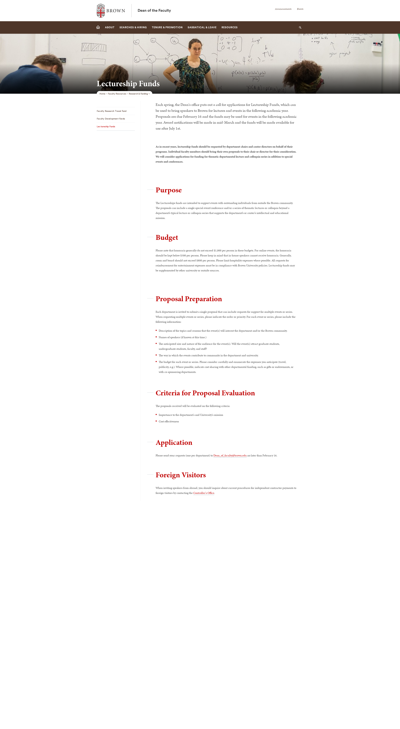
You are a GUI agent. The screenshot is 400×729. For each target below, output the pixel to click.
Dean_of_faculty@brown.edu (230, 455)
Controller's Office (203, 493)
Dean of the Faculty (154, 10)
